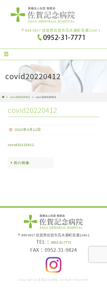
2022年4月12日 (28, 129)
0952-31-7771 (61, 242)
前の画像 (21, 163)
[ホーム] (3, 97)
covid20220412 (20, 97)
